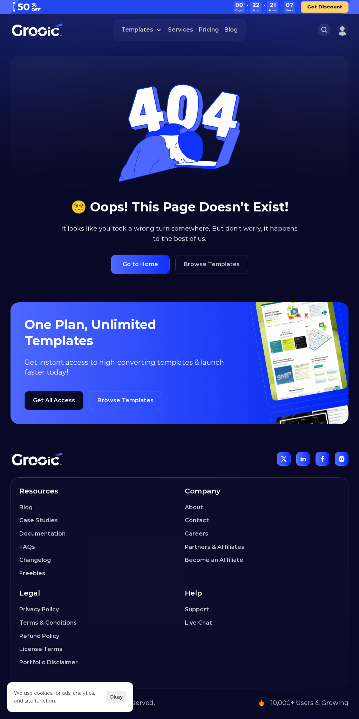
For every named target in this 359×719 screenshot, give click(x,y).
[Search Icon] (324, 29)
